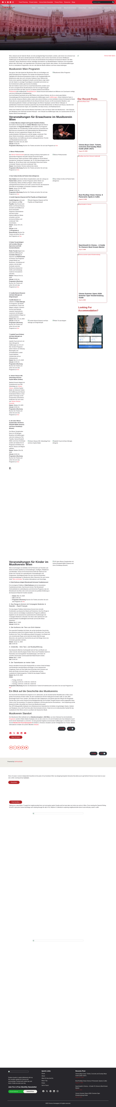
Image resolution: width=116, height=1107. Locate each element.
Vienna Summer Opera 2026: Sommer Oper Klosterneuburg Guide (91, 296)
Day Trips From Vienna (95, 8)
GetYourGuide (18, 761)
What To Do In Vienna (70, 8)
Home (33, 8)
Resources (67, 2)
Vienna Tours (82, 8)
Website (36, 724)
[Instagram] (13, 2)
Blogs (73, 2)
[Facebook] (3, 2)
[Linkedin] (10, 2)
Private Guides (33, 2)
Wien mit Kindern (17, 579)
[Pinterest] (8, 2)
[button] (10, 733)
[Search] (113, 2)
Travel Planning (23, 2)
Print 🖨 (62, 728)
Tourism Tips (107, 8)
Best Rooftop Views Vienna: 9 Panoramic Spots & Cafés (91, 196)
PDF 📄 (71, 728)
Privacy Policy (59, 2)
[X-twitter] (5, 2)
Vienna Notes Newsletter (46, 2)
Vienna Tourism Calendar (54, 8)
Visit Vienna (41, 8)
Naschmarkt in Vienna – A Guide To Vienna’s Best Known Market (92, 246)
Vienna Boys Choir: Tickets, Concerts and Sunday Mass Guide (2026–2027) (90, 147)
